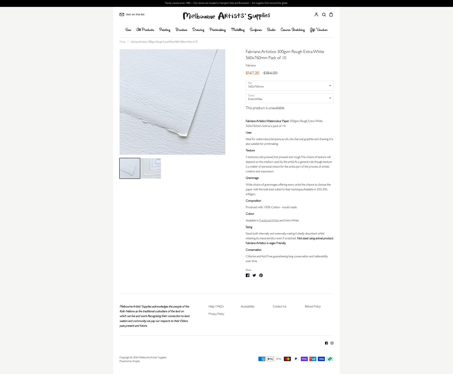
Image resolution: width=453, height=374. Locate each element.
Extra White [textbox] (255, 99)
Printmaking (218, 30)
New (128, 30)
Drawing (198, 30)
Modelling (238, 30)
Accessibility (247, 306)
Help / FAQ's (216, 306)
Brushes (181, 30)
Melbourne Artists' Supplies (152, 358)
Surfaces (256, 30)
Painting (164, 30)
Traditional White (269, 220)
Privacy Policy (216, 314)
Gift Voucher (319, 30)
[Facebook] (325, 343)
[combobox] (289, 86)
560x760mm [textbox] (256, 86)
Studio (271, 30)
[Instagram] (330, 343)
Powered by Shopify (130, 361)
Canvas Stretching (293, 30)
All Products (145, 30)
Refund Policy (313, 306)
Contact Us (279, 306)
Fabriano (251, 65)
